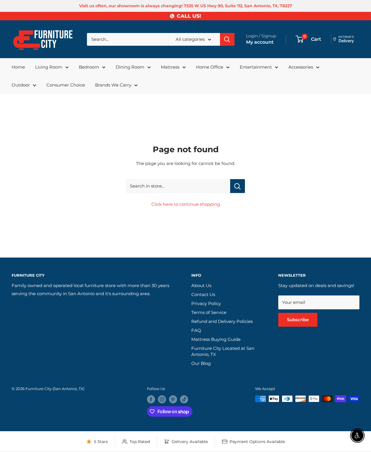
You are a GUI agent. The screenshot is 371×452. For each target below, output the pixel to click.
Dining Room (130, 67)
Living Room (48, 67)
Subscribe (298, 319)
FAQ (196, 330)
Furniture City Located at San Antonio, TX (222, 351)
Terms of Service (208, 312)
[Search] (227, 39)
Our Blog (201, 363)
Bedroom (89, 67)
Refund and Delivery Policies (222, 321)
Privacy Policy (206, 303)
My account (260, 42)
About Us (201, 285)
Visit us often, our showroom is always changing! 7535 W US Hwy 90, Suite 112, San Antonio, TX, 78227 (185, 5)
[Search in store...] (237, 186)
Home (18, 67)
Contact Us (203, 294)
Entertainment (256, 67)
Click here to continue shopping (185, 204)
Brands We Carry (113, 85)
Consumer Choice (65, 85)
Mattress (170, 67)
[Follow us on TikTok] (184, 399)
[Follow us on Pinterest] (173, 399)
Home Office (209, 67)
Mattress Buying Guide (216, 339)
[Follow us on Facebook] (151, 399)
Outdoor (21, 85)
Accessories (300, 67)
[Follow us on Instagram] (162, 399)
